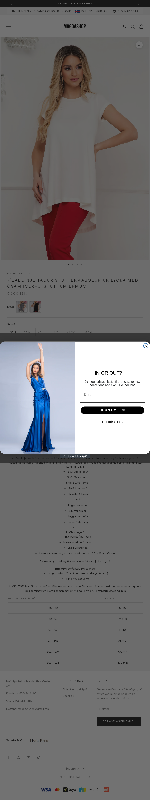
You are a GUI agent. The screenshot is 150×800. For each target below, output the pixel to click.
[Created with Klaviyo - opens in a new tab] (75, 456)
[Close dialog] (146, 345)
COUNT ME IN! (113, 410)
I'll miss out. (112, 421)
